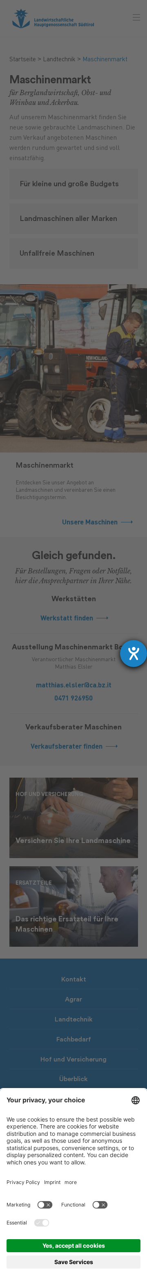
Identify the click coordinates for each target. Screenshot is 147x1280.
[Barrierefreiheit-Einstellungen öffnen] (133, 653)
